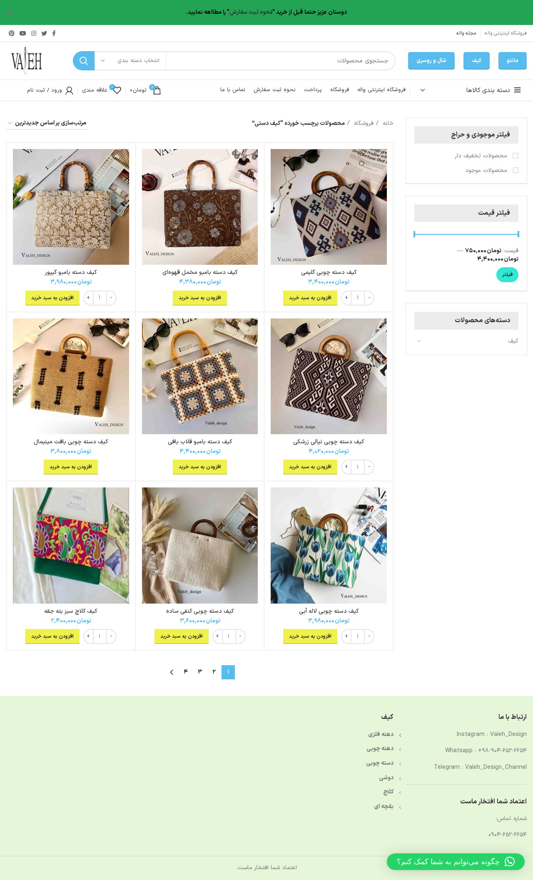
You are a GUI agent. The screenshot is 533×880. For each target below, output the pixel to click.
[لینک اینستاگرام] (34, 33)
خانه (387, 123)
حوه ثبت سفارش (249, 12)
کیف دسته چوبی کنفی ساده (200, 611)
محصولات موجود (487, 171)
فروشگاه (363, 123)
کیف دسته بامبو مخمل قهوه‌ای (200, 272)
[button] (456, 861)
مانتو (512, 61)
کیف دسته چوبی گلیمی (329, 272)
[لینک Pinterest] (11, 33)
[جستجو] (84, 60)
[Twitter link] (44, 33)
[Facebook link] (54, 33)
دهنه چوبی (380, 748)
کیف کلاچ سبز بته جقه (70, 611)
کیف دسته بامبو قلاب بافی (200, 442)
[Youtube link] (23, 33)
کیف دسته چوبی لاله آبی (329, 611)
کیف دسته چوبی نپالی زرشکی (328, 442)
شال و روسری (431, 61)
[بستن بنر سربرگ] (10, 12)
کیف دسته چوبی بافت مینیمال (71, 442)
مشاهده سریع (276, 162)
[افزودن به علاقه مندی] (276, 181)
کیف (476, 61)
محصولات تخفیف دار (482, 156)
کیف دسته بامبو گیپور (71, 272)
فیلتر (507, 274)
